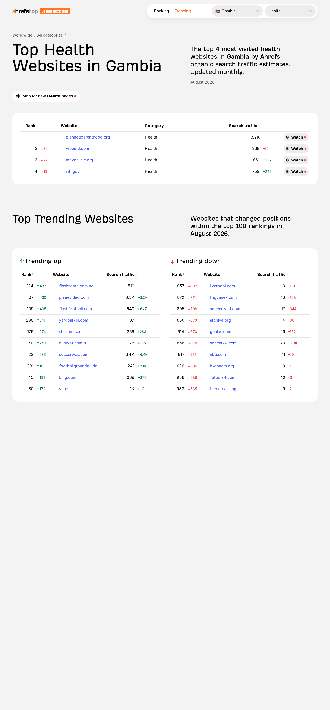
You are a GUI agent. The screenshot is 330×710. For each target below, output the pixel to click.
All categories (50, 35)
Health (151, 137)
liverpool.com (222, 286)
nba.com (218, 354)
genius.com (220, 331)
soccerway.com (73, 354)
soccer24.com (223, 343)
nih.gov (73, 171)
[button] (216, 82)
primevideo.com (74, 297)
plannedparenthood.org (88, 137)
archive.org (220, 320)
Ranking (161, 11)
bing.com (67, 377)
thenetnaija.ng (223, 388)
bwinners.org (222, 366)
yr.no (63, 388)
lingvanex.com (223, 297)
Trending (182, 11)
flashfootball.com (75, 308)
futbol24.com (222, 377)
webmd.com (77, 148)
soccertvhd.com (225, 308)
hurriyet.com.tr (72, 343)
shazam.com (71, 331)
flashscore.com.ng (76, 286)
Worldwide (22, 35)
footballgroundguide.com (80, 366)
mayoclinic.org (79, 160)
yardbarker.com (73, 320)
